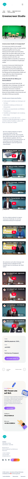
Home (4, 11)
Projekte (8, 11)
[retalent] (4, 4)
